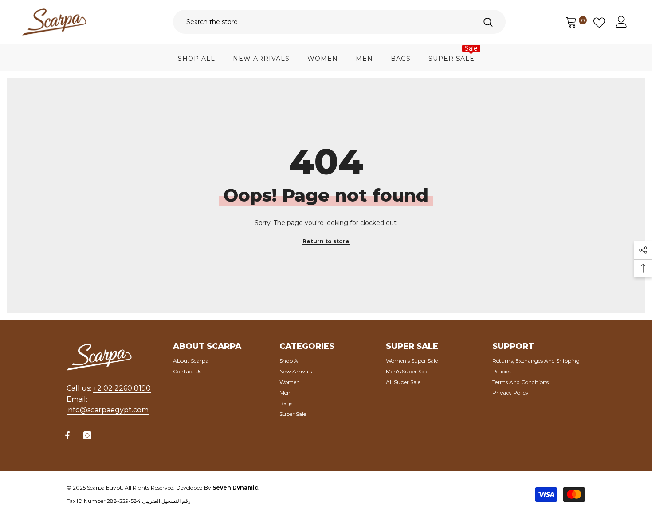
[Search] (339, 22)
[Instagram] (87, 435)
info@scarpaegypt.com (108, 410)
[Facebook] (67, 435)
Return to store (326, 241)
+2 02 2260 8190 (122, 388)
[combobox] (321, 22)
